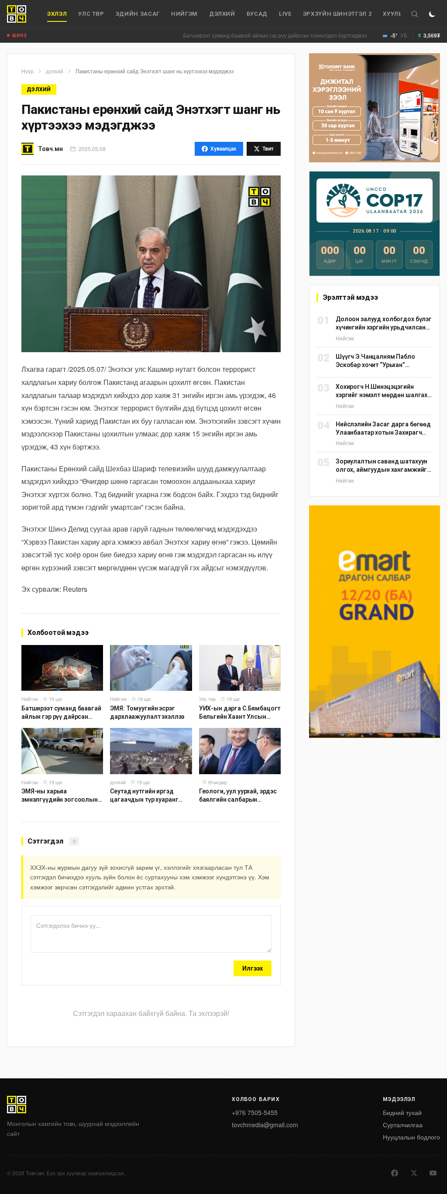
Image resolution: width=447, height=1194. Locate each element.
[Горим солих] (432, 14)
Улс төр (91, 13)
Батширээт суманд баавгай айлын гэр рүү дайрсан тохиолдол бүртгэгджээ (248, 35)
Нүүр (27, 71)
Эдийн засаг (138, 13)
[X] (414, 1173)
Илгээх (252, 968)
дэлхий (222, 13)
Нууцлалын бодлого (411, 1136)
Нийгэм (184, 13)
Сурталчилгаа (403, 1124)
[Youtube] (433, 1173)
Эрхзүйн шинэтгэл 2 (337, 13)
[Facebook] (395, 1173)
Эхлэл (57, 13)
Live (285, 13)
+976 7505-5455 (255, 1112)
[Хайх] (415, 14)
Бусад (257, 13)
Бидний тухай (402, 1112)
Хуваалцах (223, 149)
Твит (268, 149)
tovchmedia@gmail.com (265, 1124)
